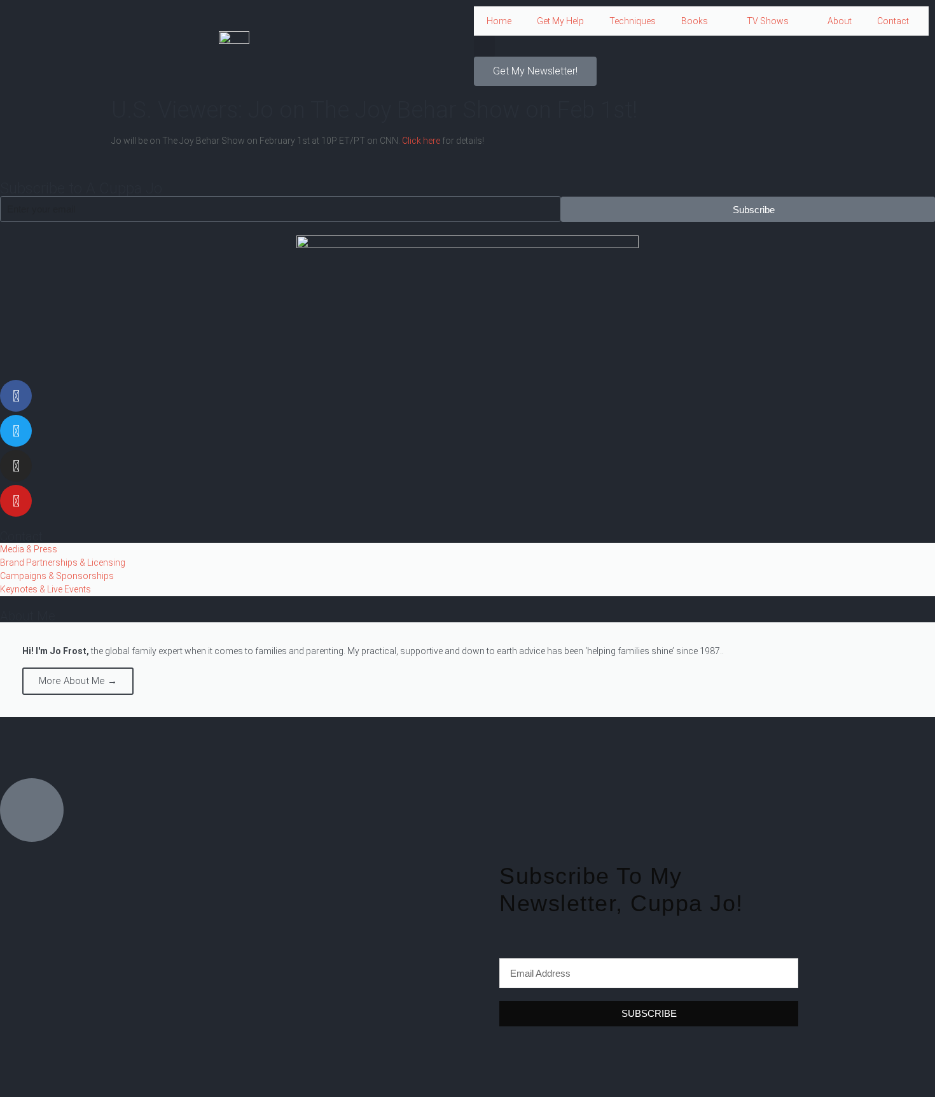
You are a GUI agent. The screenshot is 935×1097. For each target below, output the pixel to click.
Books (694, 21)
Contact (893, 21)
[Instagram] (16, 466)
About (840, 21)
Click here (421, 141)
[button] (484, 46)
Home (499, 21)
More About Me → (78, 681)
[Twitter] (16, 431)
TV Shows (768, 21)
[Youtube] (16, 501)
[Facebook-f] (16, 396)
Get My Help (560, 21)
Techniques (632, 21)
